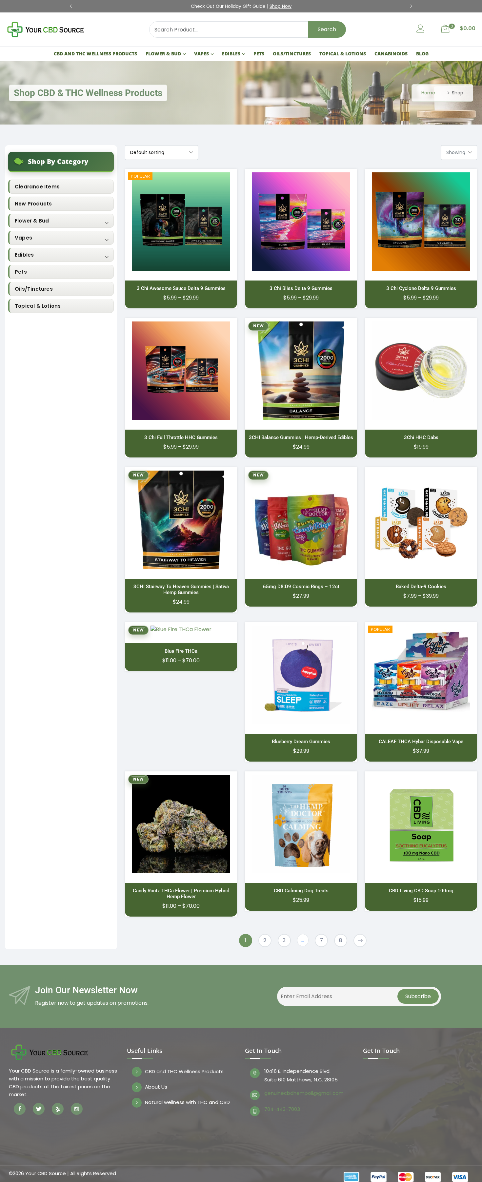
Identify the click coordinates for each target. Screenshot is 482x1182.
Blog (422, 53)
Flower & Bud (163, 53)
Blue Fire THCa (181, 651)
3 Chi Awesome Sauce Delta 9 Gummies (181, 288)
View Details (154, 226)
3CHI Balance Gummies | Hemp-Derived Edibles (301, 437)
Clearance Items (37, 186)
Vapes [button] (23, 237)
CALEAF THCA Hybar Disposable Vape (421, 742)
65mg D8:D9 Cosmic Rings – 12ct (301, 587)
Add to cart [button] (324, 375)
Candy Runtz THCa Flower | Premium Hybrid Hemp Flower (181, 894)
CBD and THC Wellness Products (95, 53)
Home (428, 92)
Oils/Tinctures (292, 53)
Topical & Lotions (342, 53)
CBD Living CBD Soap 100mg (421, 891)
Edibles (231, 53)
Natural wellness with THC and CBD (187, 1102)
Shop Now (313, 6)
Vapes (201, 53)
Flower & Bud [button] (32, 220)
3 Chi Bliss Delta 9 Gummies (301, 288)
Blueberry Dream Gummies (301, 742)
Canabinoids (391, 53)
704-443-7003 (282, 1109)
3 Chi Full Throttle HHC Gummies (181, 437)
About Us (156, 1087)
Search (327, 29)
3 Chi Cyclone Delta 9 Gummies (421, 288)
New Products (33, 203)
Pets (258, 53)
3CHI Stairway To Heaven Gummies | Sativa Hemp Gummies (181, 589)
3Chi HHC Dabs (421, 437)
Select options (204, 226)
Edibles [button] (24, 254)
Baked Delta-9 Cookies (421, 587)
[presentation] (70, 6)
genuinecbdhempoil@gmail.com (303, 1093)
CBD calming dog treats (301, 891)
